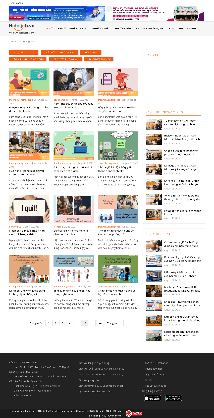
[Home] (21, 28)
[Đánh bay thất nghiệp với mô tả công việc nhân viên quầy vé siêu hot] (74, 145)
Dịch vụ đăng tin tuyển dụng (93, 363)
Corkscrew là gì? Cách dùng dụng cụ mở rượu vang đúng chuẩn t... (181, 246)
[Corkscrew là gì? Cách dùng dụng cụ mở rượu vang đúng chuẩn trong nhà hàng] (154, 245)
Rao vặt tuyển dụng (155, 385)
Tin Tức (49, 28)
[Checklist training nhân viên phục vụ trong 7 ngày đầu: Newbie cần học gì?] (154, 154)
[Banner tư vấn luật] (155, 13)
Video (172, 28)
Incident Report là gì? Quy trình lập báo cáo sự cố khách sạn (182, 139)
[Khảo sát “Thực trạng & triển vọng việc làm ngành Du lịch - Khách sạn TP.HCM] (154, 305)
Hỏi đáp (149, 380)
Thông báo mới (153, 368)
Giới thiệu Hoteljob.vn (156, 363)
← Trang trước (34, 323)
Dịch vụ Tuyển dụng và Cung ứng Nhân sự (101, 368)
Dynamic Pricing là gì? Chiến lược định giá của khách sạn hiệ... (181, 184)
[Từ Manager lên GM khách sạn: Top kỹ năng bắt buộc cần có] (154, 124)
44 (100, 323)
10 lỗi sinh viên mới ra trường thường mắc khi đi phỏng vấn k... (182, 199)
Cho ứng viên (122, 28)
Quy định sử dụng (154, 374)
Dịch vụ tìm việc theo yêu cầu (94, 391)
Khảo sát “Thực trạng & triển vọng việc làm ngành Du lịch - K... (182, 305)
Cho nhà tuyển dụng (149, 28)
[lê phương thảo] (57, 13)
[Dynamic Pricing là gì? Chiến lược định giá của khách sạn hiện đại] (154, 184)
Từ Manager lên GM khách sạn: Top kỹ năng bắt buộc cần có (182, 124)
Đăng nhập (17, 3)
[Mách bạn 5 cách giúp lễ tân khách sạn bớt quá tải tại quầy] (154, 290)
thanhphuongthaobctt (20, 99)
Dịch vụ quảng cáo (88, 380)
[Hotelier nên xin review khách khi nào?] (154, 214)
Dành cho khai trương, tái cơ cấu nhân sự (100, 374)
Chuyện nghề (100, 28)
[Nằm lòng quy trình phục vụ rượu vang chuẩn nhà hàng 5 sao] (74, 82)
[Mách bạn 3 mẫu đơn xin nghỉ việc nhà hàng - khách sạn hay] (29, 209)
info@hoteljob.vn (22, 395)
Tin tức (13, 41)
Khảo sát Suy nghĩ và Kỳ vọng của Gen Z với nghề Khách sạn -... (182, 261)
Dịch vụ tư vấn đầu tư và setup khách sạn (101, 385)
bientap (57, 226)
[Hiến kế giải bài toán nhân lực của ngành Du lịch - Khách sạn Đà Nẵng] (154, 275)
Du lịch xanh (187, 28)
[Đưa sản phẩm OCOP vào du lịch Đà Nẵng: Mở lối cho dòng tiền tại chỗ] (154, 320)
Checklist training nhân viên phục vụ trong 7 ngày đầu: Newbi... (181, 154)
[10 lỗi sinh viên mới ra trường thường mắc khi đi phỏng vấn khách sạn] (154, 199)
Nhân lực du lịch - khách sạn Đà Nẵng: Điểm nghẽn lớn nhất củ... (181, 335)
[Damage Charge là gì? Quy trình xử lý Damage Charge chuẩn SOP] (154, 169)
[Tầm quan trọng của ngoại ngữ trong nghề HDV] (74, 269)
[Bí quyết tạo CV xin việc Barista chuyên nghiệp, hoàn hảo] (118, 82)
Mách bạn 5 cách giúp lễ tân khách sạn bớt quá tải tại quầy (182, 289)
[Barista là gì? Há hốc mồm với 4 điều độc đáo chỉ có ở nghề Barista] (74, 209)
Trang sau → (114, 323)
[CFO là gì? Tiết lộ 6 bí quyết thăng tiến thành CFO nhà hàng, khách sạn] (118, 145)
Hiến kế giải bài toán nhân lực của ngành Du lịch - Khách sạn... (182, 276)
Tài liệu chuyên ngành (72, 28)
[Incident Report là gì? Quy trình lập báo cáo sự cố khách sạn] (154, 139)
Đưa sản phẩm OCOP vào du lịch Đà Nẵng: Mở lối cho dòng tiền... (182, 320)
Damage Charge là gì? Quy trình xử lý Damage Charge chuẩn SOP (180, 169)
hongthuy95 (15, 226)
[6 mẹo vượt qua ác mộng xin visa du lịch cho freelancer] (29, 82)
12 (84, 323)
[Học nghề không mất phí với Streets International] (29, 145)
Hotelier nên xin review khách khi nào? (182, 212)
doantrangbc (60, 99)
